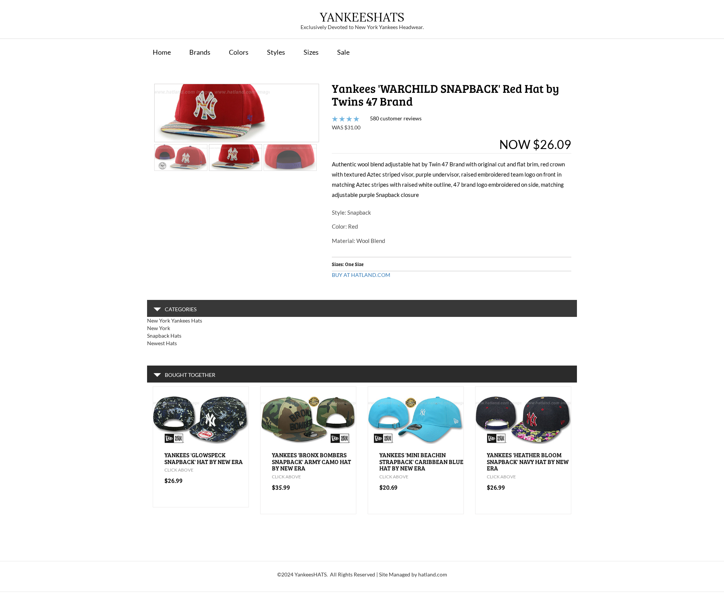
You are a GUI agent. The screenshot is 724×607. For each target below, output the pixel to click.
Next (330, 119)
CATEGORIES (180, 309)
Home (162, 52)
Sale (343, 52)
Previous (142, 119)
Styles (276, 52)
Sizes (311, 52)
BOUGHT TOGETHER (190, 375)
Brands (199, 52)
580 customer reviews (396, 118)
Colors (238, 52)
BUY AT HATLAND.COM (361, 275)
